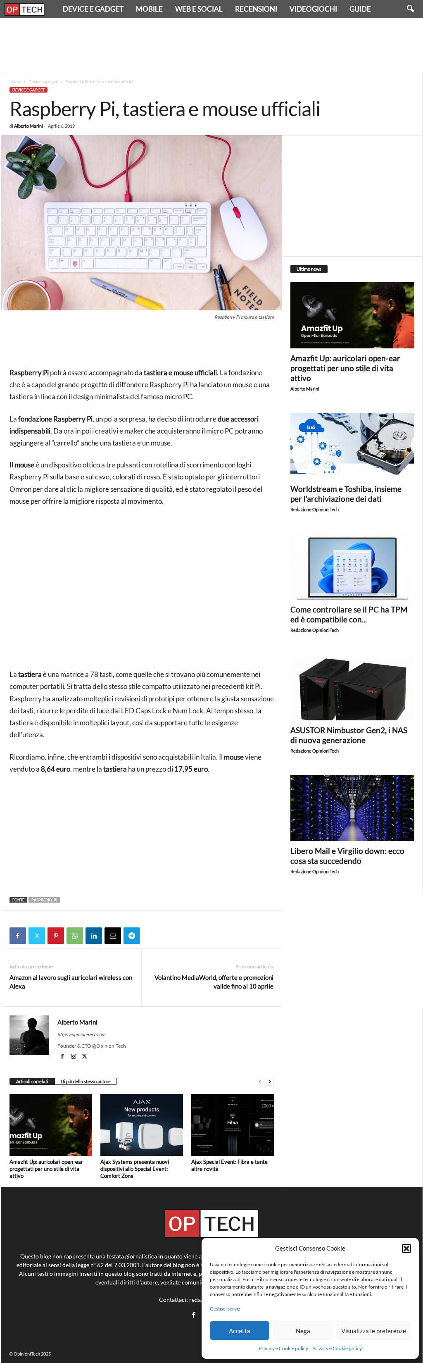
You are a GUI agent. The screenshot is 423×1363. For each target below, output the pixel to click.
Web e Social (199, 9)
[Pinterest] (56, 935)
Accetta (239, 1330)
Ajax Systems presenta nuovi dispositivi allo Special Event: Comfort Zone (134, 1168)
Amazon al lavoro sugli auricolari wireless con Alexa (71, 982)
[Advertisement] (211, 45)
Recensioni (256, 9)
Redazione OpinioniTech (314, 509)
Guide (360, 9)
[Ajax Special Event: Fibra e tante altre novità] (232, 1125)
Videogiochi (313, 9)
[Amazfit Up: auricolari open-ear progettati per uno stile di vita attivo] (51, 1125)
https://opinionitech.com (81, 1034)
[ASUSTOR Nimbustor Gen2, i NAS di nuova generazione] (352, 687)
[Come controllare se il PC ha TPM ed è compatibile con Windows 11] (352, 567)
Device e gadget (93, 9)
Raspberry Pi (44, 900)
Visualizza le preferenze (373, 1330)
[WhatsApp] (75, 935)
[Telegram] (132, 935)
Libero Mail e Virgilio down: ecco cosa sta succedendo (347, 855)
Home (15, 81)
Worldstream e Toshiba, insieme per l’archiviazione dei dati (346, 493)
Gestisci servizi (226, 1309)
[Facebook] (18, 935)
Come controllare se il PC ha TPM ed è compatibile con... (348, 614)
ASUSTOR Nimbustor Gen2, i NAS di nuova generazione (348, 735)
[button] (406, 1248)
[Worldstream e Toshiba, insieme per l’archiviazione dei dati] (352, 446)
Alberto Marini (28, 126)
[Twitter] (37, 935)
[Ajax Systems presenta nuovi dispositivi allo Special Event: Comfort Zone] (141, 1125)
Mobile (149, 9)
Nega (303, 1330)
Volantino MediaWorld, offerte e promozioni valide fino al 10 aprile (213, 982)
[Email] (113, 935)
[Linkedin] (94, 935)
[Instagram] (74, 1057)
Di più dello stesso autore (86, 1081)
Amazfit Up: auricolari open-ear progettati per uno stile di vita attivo (46, 1168)
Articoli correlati (32, 1081)
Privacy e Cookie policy (283, 1348)
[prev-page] (260, 1081)
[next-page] (270, 1081)
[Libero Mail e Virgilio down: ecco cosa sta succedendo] (352, 808)
